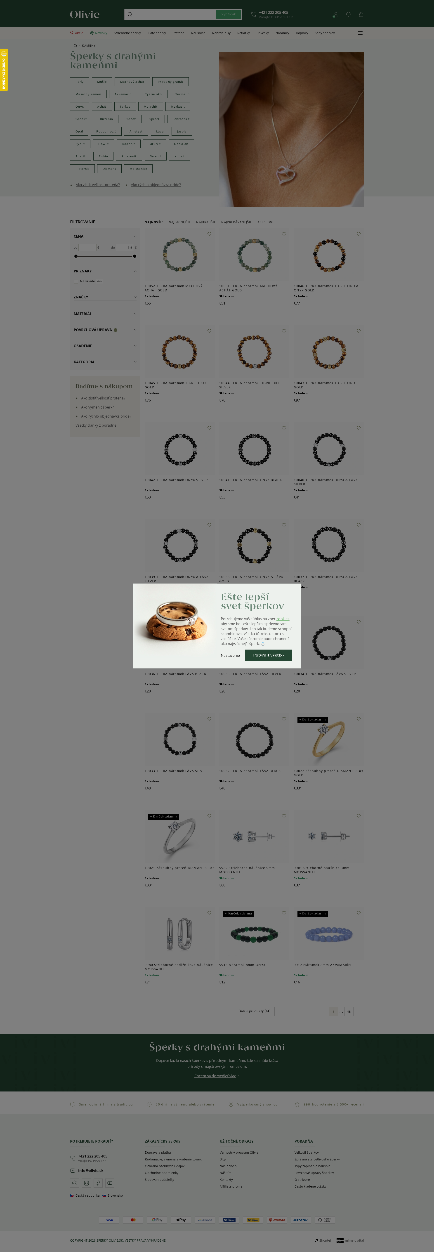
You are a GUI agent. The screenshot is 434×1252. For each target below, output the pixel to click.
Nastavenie (230, 655)
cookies (282, 618)
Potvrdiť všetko (268, 655)
